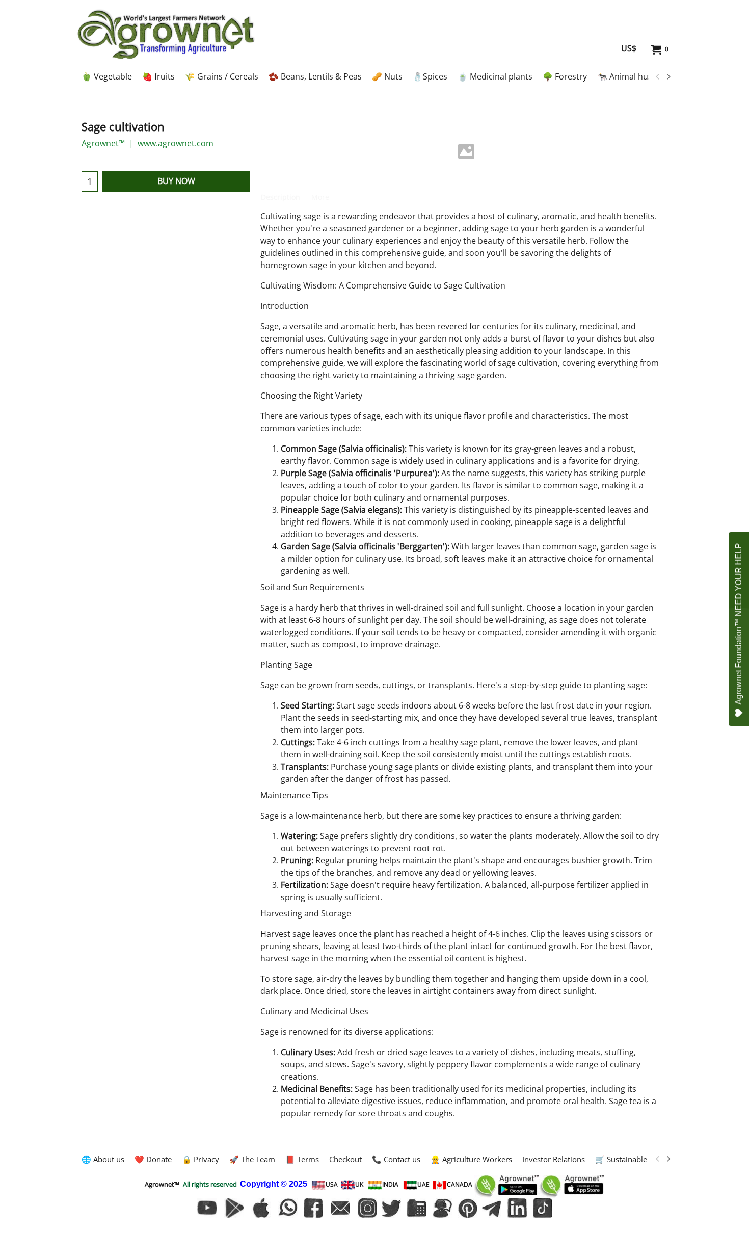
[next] (668, 77)
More (320, 197)
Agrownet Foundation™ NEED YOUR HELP (738, 624)
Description (280, 197)
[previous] (657, 77)
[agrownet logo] (165, 34)
